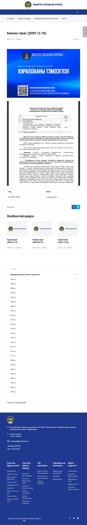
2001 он (13, 392)
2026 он (13, 279)
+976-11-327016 (15, 436)
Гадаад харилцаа (40, 482)
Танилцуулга (11, 471)
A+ (85, 35)
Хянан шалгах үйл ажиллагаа (42, 477)
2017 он (13, 320)
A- (85, 28)
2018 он (13, 315)
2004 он (13, 378)
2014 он (13, 333)
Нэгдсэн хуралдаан (24, 18)
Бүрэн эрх (10, 488)
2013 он (13, 338)
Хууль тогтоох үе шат (13, 492)
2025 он (13, 284)
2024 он (13, 288)
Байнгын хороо (73, 484)
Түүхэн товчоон (12, 474)
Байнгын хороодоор (26, 492)
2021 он (13, 297)
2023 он (13, 293)
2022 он (13, 302)
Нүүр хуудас (11, 18)
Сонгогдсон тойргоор (26, 502)
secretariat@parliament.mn (19, 441)
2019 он (13, 311)
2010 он (13, 351)
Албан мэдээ (72, 471)
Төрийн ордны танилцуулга (58, 472)
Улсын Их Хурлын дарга (27, 475)
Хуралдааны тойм (72, 480)
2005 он (13, 374)
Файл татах (52, 197)
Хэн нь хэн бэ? (11, 482)
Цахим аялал (57, 479)
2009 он (64, 18)
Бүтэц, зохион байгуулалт (11, 478)
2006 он (13, 369)
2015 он (13, 329)
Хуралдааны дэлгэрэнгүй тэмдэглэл (46, 18)
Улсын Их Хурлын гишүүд (27, 487)
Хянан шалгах (12, 496)
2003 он (13, 383)
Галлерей (56, 476)
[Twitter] (74, 518)
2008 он (13, 360)
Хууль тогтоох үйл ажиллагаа (42, 472)
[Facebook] (70, 518)
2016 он (13, 324)
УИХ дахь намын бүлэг (12, 500)
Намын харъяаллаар (27, 497)
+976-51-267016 (15, 434)
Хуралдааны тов (12, 485)
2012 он (13, 342)
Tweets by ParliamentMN (16, 403)
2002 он (13, 387)
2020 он (13, 306)
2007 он (13, 365)
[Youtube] (78, 518)
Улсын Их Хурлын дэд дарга (26, 481)
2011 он (13, 347)
